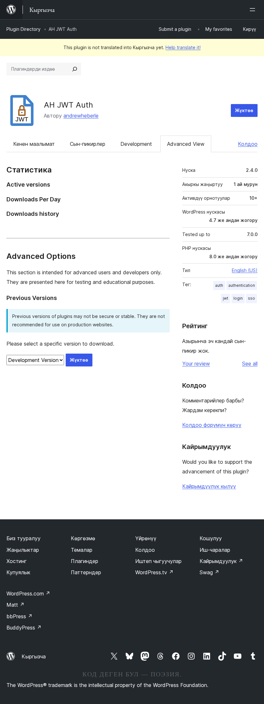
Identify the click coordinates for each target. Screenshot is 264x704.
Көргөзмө (83, 538)
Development (136, 144)
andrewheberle (81, 115)
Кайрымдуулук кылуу (209, 486)
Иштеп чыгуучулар (158, 561)
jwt (225, 298)
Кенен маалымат (34, 144)
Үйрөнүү (145, 538)
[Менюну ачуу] (253, 9)
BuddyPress (24, 627)
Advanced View (185, 144)
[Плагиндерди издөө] (74, 69)
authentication (241, 285)
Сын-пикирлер (87, 144)
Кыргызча (34, 656)
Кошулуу (211, 538)
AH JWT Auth (68, 105)
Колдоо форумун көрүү (211, 425)
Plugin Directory (23, 29)
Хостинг (16, 561)
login (238, 298)
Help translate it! (183, 47)
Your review (196, 363)
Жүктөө (244, 110)
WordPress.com (28, 593)
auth (219, 285)
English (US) (245, 270)
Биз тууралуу (23, 538)
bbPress (19, 616)
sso (251, 298)
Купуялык (18, 572)
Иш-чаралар (215, 550)
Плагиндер (84, 561)
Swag (209, 572)
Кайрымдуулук (221, 561)
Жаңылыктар (22, 550)
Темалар (81, 550)
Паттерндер (86, 572)
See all (250, 363)
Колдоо (248, 144)
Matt (15, 605)
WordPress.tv (154, 572)
